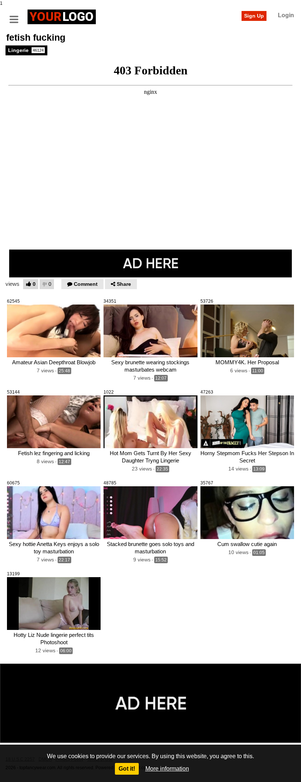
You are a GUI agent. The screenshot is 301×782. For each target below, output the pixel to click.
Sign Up (254, 16)
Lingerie (26, 50)
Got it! (127, 769)
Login (286, 15)
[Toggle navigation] (17, 16)
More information (167, 769)
